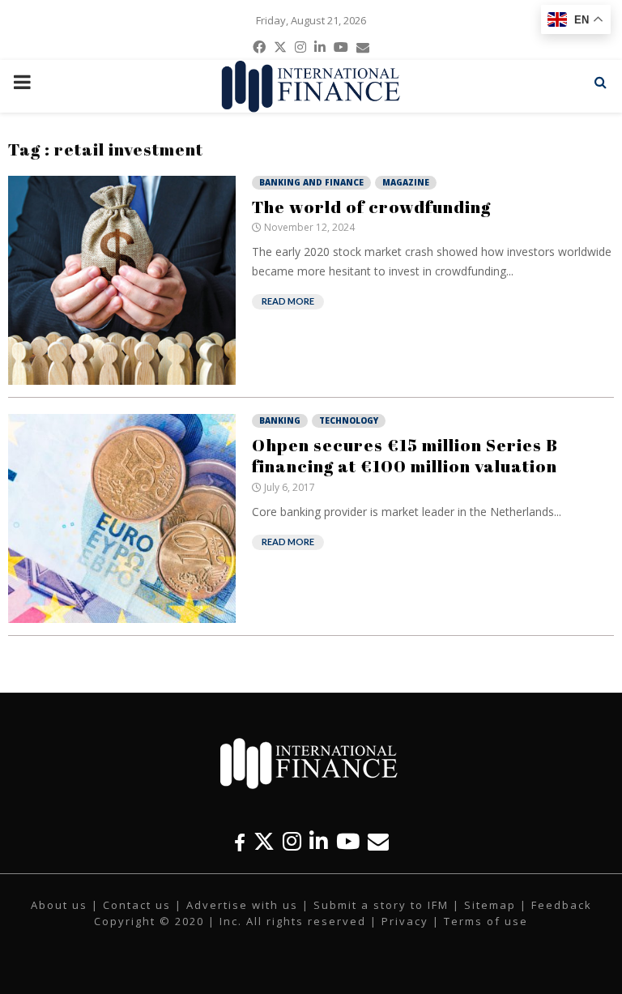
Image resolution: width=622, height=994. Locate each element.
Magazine (405, 182)
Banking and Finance (311, 182)
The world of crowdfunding (371, 206)
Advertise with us (242, 905)
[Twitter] (264, 841)
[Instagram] (292, 841)
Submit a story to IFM (381, 905)
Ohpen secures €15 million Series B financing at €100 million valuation (405, 455)
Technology (348, 420)
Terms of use (486, 921)
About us (59, 905)
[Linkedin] (318, 841)
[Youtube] (348, 841)
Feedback (561, 905)
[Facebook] (239, 841)
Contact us (137, 905)
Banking (279, 420)
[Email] (378, 841)
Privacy (404, 921)
